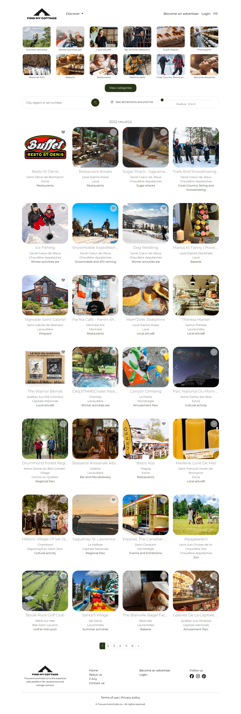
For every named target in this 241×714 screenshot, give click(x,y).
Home (93, 670)
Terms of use (110, 697)
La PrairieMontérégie (145, 398)
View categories (120, 88)
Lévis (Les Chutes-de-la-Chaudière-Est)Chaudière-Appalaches (196, 548)
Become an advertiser (181, 14)
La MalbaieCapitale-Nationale (96, 546)
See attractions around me (134, 102)
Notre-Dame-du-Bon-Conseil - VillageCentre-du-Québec (46, 472)
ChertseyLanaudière (96, 398)
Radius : (185, 104)
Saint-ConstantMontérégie (147, 546)
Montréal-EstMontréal (96, 326)
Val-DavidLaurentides (95, 622)
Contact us (96, 683)
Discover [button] (73, 14)
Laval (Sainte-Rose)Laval (95, 178)
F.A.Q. (93, 679)
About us (95, 674)
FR (215, 14)
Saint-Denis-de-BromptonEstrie (45, 178)
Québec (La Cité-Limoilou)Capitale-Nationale (45, 398)
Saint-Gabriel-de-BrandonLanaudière (45, 326)
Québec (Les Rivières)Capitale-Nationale (197, 622)
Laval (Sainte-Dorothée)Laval (197, 254)
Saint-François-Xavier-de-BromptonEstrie (196, 472)
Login (205, 14)
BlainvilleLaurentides (147, 622)
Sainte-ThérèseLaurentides (196, 326)
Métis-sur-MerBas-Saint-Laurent (45, 622)
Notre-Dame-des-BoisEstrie (197, 398)
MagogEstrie (146, 470)
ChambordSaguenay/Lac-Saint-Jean (46, 546)
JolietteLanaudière (96, 470)
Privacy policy (130, 697)
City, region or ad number (44, 102)
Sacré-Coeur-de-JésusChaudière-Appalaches (147, 178)
